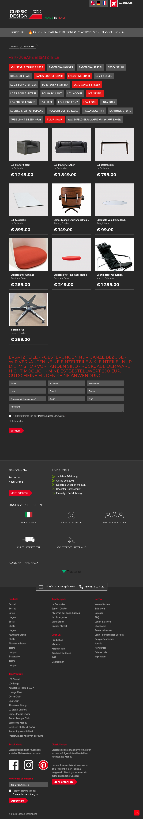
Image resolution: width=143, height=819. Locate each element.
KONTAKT (121, 32)
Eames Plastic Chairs (19, 714)
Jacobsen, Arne (59, 617)
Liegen (12, 617)
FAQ (97, 617)
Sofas (12, 612)
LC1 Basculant (52, 93)
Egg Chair (14, 700)
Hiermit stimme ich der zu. (39, 415)
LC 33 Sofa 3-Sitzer (23, 93)
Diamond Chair (20, 76)
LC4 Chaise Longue (22, 102)
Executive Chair (79, 76)
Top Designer (59, 599)
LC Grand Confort (18, 709)
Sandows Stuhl (120, 110)
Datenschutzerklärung (49, 415)
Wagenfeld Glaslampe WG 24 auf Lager (94, 119)
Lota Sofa (108, 102)
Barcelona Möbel (18, 722)
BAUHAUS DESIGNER (62, 32)
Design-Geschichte (104, 639)
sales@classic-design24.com (60, 586)
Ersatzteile (29, 46)
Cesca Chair (15, 696)
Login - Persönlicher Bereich (109, 634)
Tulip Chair (55, 119)
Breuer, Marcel (59, 626)
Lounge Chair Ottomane (26, 110)
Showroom (100, 626)
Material (56, 644)
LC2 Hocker (74, 93)
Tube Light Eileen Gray (25, 119)
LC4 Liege (47, 102)
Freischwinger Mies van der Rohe (26, 735)
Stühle (12, 626)
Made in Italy (58, 648)
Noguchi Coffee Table (63, 110)
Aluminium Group (18, 705)
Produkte (13, 599)
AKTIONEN (37, 32)
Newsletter (100, 647)
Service (14, 46)
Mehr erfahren (19, 493)
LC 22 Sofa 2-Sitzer (23, 84)
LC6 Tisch (90, 102)
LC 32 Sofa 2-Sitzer (87, 84)
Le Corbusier (58, 604)
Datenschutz (101, 652)
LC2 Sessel (14, 679)
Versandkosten (102, 604)
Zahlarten (100, 608)
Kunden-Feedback (61, 653)
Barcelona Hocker (61, 67)
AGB (54, 657)
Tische (12, 647)
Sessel (12, 604)
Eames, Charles (59, 608)
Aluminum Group (17, 634)
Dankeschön (58, 661)
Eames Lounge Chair (49, 76)
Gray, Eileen (58, 621)
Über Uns (57, 634)
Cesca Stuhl (116, 67)
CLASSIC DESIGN (89, 32)
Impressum (100, 656)
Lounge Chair (15, 692)
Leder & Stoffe (103, 621)
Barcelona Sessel (90, 67)
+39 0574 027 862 (95, 586)
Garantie (99, 612)
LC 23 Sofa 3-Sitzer (55, 84)
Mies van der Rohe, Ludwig (66, 612)
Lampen (13, 652)
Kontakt (98, 643)
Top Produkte (16, 673)
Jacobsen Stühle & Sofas (22, 727)
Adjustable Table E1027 (21, 687)
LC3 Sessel (95, 93)
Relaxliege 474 (94, 110)
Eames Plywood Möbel (21, 731)
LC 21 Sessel (104, 76)
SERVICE (107, 32)
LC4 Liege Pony (68, 102)
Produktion (57, 639)
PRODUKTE (18, 32)
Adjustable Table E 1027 (26, 67)
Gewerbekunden (103, 630)
